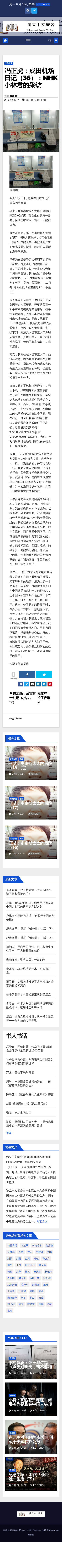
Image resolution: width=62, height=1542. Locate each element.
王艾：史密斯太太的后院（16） (30, 845)
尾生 (9, 1265)
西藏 (41, 1297)
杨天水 (37, 1271)
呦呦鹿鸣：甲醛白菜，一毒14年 (26, 959)
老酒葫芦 (12, 1297)
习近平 (24, 1245)
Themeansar (53, 1530)
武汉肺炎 (12, 1284)
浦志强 (35, 1284)
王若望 (22, 1291)
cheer (13, 95)
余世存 (11, 1252)
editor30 (39, 1373)
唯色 (36, 1258)
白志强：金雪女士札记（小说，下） (22, 697)
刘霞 (18, 1258)
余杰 (21, 1252)
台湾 (27, 1258)
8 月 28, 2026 (19, 1485)
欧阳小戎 (34, 1278)
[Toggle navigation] (28, 40)
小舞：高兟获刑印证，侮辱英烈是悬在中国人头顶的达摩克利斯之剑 (30, 1404)
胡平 (23, 1297)
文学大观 (8, 63)
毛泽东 (24, 1284)
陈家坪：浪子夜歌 (44, 695)
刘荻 (9, 1258)
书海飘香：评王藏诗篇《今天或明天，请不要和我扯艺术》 (30, 1367)
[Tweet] (44, 674)
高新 (49, 1304)
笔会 (41, 1291)
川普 (18, 1265)
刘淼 (49, 1252)
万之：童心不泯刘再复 (20, 1072)
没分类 (12, 1358)
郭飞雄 (11, 1304)
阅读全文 (42, 1221)
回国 (37, 100)
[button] (49, 40)
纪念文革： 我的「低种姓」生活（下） (30, 928)
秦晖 (32, 1291)
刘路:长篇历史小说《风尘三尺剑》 (27, 1103)
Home (31, 1534)
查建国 (11, 1278)
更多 (9, 1132)
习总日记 (12, 1245)
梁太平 (22, 1278)
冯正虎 (29, 100)
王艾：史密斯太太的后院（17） (30, 805)
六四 (29, 1252)
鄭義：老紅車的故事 (18, 1112)
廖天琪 (42, 1265)
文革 (18, 1271)
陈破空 (31, 1304)
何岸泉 (49, 1245)
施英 (27, 1271)
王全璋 (11, 1291)
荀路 (32, 1297)
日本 (43, 100)
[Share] (27, 674)
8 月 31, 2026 (19, 1373)
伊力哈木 (37, 1245)
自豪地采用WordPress (14, 1530)
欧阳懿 (47, 1278)
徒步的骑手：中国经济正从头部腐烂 (28, 994)
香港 (41, 1304)
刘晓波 (39, 1252)
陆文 (21, 1304)
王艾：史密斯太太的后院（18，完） (30, 765)
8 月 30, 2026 (19, 1410)
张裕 (9, 1271)
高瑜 (9, 1310)
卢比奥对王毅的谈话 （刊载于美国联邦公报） (31, 1439)
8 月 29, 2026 (19, 1448)
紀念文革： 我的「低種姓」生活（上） (30, 937)
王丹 (45, 1284)
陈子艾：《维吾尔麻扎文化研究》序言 (30, 1094)
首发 (21, 759)
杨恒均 (48, 1271)
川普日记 (30, 1265)
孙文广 (46, 1258)
